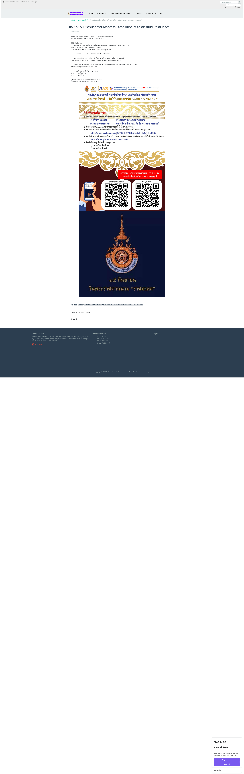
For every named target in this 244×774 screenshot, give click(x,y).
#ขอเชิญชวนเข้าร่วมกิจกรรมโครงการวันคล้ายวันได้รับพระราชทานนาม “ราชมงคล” (123, 304)
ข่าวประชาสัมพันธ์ (83, 20)
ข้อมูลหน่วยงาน (101, 13)
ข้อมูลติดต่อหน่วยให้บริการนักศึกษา (121, 13)
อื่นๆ (160, 13)
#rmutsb (80, 304)
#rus (76, 304)
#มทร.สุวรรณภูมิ (98, 304)
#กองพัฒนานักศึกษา (89, 304)
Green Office (150, 13)
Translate (238, 7)
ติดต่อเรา (140, 13)
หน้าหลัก (91, 13)
